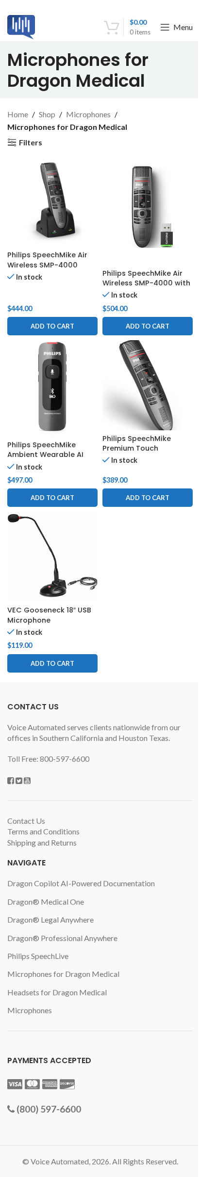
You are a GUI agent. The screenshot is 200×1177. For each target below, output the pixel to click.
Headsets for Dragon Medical (57, 992)
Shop (47, 114)
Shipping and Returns (42, 842)
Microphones (88, 114)
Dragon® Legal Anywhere (50, 919)
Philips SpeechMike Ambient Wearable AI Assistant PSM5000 (45, 454)
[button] (52, 326)
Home (17, 114)
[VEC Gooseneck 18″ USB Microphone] (52, 557)
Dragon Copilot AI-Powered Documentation (81, 883)
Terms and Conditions (43, 831)
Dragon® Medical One (45, 901)
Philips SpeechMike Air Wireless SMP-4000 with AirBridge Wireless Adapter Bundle (146, 287)
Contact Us (26, 820)
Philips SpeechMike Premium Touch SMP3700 (136, 448)
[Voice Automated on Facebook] (10, 780)
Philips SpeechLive (37, 955)
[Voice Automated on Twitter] (19, 780)
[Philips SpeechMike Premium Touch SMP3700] (147, 385)
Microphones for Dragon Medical (63, 973)
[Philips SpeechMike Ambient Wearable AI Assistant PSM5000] (52, 388)
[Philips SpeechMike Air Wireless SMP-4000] (52, 202)
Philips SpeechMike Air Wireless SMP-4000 (47, 259)
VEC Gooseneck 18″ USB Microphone (49, 615)
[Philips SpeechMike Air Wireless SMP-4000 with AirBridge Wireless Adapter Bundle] (147, 211)
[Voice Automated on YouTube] (27, 780)
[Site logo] (21, 26)
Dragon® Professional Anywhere (62, 937)
